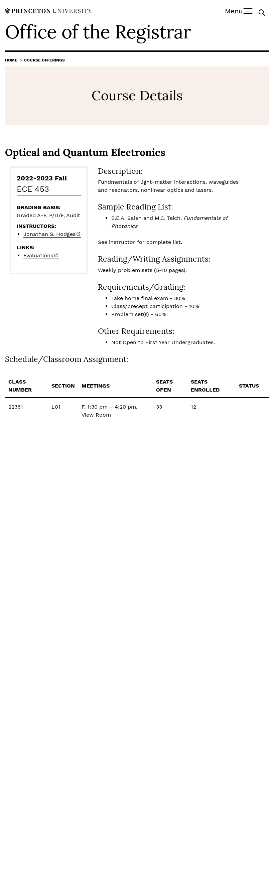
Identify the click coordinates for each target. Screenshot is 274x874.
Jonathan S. (49, 234)
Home (11, 60)
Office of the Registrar (98, 31)
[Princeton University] (48, 10)
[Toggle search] (263, 12)
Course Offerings (44, 60)
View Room (96, 415)
